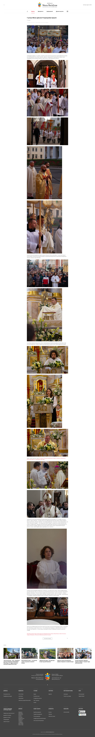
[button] (4, 4)
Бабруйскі (20, 712)
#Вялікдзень (32, 634)
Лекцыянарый (6, 719)
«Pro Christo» (21, 694)
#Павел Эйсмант (56, 633)
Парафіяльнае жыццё (8, 696)
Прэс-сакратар (36, 700)
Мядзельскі (21, 719)
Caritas (35, 702)
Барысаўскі (21, 713)
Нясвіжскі (20, 720)
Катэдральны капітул (38, 698)
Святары (50, 714)
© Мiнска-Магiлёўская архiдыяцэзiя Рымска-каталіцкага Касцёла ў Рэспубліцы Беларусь (47, 734)
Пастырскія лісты (7, 694)
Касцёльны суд (36, 696)
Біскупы (50, 712)
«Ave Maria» (21, 696)
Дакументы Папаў (7, 717)
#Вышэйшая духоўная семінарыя (45, 634)
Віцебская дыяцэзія (37, 712)
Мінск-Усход (21, 724)
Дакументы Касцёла (7, 715)
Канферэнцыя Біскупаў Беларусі (40, 718)
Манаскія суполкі (52, 716)
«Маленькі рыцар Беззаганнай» (25, 700)
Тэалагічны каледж (67, 696)
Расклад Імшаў (81, 694)
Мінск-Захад (21, 723)
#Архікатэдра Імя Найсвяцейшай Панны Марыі (45, 633)
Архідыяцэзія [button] (50, 11)
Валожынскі (21, 714)
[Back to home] (47, 4)
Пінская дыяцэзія (37, 716)
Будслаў (50, 694)
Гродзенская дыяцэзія (38, 714)
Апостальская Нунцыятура (39, 720)
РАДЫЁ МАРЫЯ (81, 696)
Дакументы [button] (40, 11)
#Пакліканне (37, 634)
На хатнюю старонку (47, 638)
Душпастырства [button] (59, 11)
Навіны (33, 11)
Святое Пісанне (6, 721)
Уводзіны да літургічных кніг (9, 713)
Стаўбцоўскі (21, 722)
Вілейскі (20, 715)
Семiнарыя (66, 694)
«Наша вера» (21, 698)
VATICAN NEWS (66, 712)
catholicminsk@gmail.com (50, 732)
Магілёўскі (20, 717)
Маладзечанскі (21, 718)
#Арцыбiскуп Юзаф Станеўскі (32, 633)
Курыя (35, 694)
